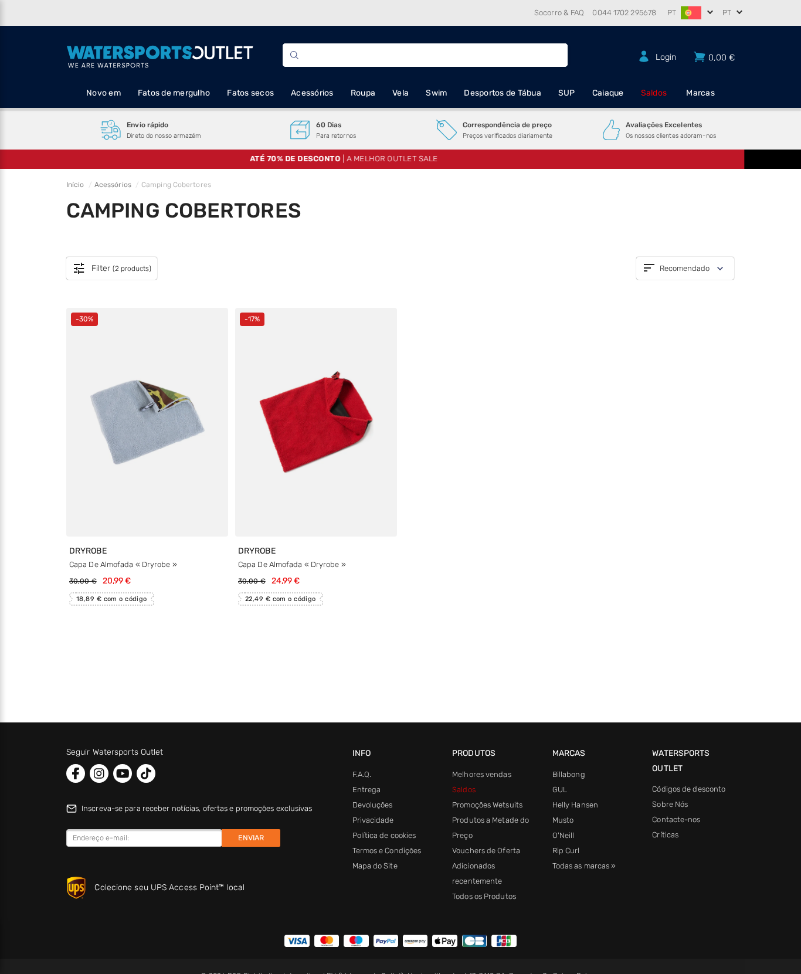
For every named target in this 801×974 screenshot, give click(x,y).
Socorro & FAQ (559, 12)
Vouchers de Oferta (486, 850)
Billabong (568, 774)
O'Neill (563, 835)
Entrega (366, 789)
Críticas (665, 834)
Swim (436, 93)
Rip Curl (566, 850)
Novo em (103, 93)
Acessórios (312, 93)
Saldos (654, 93)
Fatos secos (250, 93)
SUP (566, 93)
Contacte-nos (676, 819)
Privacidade (373, 820)
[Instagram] (99, 773)
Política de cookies (384, 835)
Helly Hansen (575, 804)
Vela (400, 93)
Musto (563, 820)
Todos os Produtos (484, 896)
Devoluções (372, 804)
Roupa (363, 93)
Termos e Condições (387, 850)
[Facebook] (75, 773)
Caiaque (608, 93)
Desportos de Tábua (502, 93)
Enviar (251, 837)
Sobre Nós (670, 804)
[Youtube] (122, 773)
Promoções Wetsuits (487, 804)
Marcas (700, 93)
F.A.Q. (362, 774)
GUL (559, 789)
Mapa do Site (375, 865)
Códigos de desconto (688, 789)
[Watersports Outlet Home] (159, 55)
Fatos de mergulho (174, 93)
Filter (111, 268)
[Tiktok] (146, 773)
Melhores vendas (481, 774)
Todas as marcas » (584, 865)
